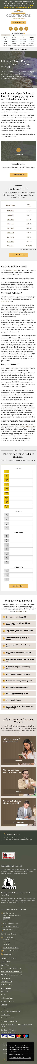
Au (5, 35)
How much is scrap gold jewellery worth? (18, 653)
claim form (12, 270)
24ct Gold (10, 246)
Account (4, 1008)
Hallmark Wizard (7, 998)
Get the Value (17, 255)
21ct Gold (10, 237)
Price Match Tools (7, 1001)
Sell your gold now (18, 22)
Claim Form (5, 1014)
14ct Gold (10, 224)
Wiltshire (6, 918)
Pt (23, 35)
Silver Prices (5, 978)
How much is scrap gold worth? (17, 687)
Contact (4, 1005)
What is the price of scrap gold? (18, 674)
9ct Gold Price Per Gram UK (11, 968)
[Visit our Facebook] (4, 1060)
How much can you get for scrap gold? (18, 667)
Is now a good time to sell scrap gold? (18, 645)
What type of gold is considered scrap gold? (18, 624)
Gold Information (7, 1018)
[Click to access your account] (21, 29)
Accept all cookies (16, 1054)
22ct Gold (10, 241)
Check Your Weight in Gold (10, 1011)
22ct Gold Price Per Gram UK (11, 975)
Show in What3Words (11, 926)
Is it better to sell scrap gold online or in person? (19, 631)
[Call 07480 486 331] (16, 29)
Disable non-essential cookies (20, 1057)
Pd (31, 35)
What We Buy (6, 988)
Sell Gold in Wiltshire (8, 1030)
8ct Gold (10, 211)
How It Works (6, 962)
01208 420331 (8, 954)
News (3, 995)
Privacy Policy (19, 1049)
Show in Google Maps (10, 923)
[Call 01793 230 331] (11, 29)
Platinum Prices (6, 981)
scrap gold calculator (27, 427)
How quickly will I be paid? (16, 617)
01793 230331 (8, 930)
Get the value (18, 586)
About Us (4, 991)
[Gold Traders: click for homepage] (18, 14)
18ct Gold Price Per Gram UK (11, 972)
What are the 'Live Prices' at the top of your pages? (20, 707)
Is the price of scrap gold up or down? (17, 638)
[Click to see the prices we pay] (24, 33)
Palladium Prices (7, 985)
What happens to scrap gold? (17, 694)
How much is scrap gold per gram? (19, 681)
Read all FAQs (21, 611)
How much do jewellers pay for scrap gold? (20, 660)
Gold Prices (5, 965)
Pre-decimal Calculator (9, 1021)
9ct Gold (10, 215)
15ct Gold (10, 228)
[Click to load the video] (18, 150)
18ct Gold (10, 233)
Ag (14, 35)
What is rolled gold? (13, 700)
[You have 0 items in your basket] (26, 29)
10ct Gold (10, 219)
